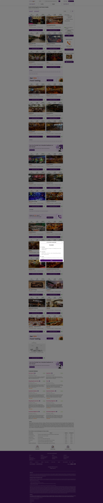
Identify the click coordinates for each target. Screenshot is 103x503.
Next (51, 260)
